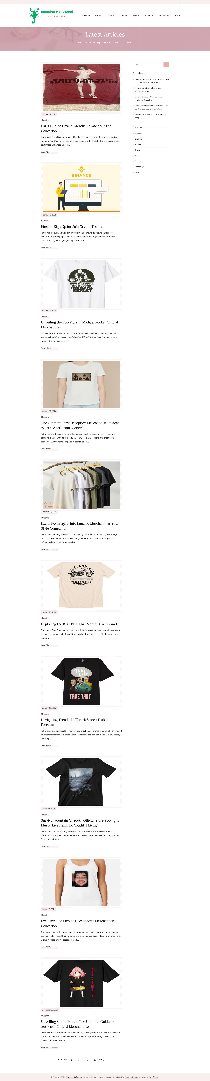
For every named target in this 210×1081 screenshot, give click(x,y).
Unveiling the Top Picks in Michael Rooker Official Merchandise (79, 324)
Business (99, 15)
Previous (64, 1059)
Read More (46, 152)
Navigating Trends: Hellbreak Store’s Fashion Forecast (75, 722)
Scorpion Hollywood (74, 1077)
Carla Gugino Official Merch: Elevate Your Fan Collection (76, 128)
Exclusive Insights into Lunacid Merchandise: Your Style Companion (80, 525)
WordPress (153, 1077)
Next (100, 1059)
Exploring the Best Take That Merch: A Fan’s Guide (80, 624)
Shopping (149, 15)
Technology (164, 15)
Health (136, 15)
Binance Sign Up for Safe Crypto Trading (72, 227)
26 (95, 1059)
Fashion (112, 15)
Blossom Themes (131, 1077)
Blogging (86, 15)
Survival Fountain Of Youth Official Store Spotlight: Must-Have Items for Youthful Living (80, 822)
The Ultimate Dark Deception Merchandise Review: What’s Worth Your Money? (80, 425)
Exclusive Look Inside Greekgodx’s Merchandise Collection (78, 923)
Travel (178, 15)
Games (125, 15)
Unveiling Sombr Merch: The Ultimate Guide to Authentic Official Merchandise (77, 1024)
